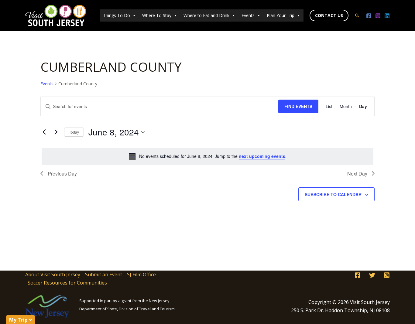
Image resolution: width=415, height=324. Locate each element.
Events (248, 15)
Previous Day (62, 173)
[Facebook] (369, 16)
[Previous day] (44, 132)
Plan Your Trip (280, 15)
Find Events (298, 106)
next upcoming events (262, 156)
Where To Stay (156, 15)
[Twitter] (372, 275)
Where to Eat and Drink (206, 15)
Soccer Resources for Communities (67, 282)
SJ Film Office (141, 274)
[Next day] (56, 132)
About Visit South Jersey (52, 274)
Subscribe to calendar (333, 194)
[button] (329, 15)
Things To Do (116, 15)
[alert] (207, 156)
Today (74, 132)
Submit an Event (103, 274)
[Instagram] (378, 16)
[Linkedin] (387, 16)
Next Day (357, 173)
